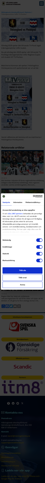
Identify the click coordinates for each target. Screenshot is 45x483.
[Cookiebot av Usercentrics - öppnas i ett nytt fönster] (32, 196)
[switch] (39, 247)
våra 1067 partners (15, 214)
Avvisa (22, 285)
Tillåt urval (23, 278)
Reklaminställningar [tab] (33, 202)
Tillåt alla (22, 270)
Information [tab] (17, 202)
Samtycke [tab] (6, 202)
